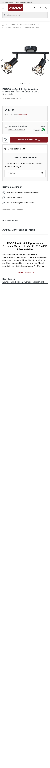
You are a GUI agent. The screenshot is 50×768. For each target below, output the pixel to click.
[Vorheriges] (2, 61)
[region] (25, 61)
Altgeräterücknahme (17, 126)
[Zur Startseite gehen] (15, 7)
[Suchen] (5, 15)
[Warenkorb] (46, 8)
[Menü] (4, 7)
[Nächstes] (48, 61)
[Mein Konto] (34, 8)
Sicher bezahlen (14, 197)
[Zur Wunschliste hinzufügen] (5, 140)
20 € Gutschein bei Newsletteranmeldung (17, 2)
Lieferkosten (22, 114)
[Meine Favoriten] (40, 8)
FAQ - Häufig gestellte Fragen (20, 202)
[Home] (3, 25)
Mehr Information (16, 129)
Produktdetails (10, 220)
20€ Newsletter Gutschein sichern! (22, 192)
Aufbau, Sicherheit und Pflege (18, 229)
